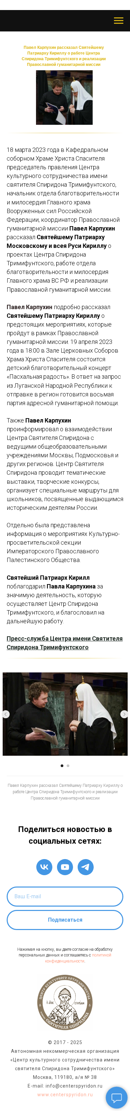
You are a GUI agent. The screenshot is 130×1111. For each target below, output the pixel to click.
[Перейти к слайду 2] (68, 765)
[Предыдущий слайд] (6, 714)
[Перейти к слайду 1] (62, 765)
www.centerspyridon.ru (65, 1094)
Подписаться (65, 920)
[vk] (44, 867)
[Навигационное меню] (118, 20)
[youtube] (65, 867)
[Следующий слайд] (124, 714)
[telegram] (86, 867)
